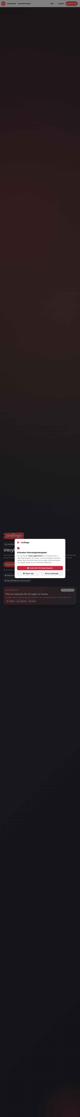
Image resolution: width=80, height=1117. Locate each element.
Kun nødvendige (52, 573)
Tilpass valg (29, 573)
